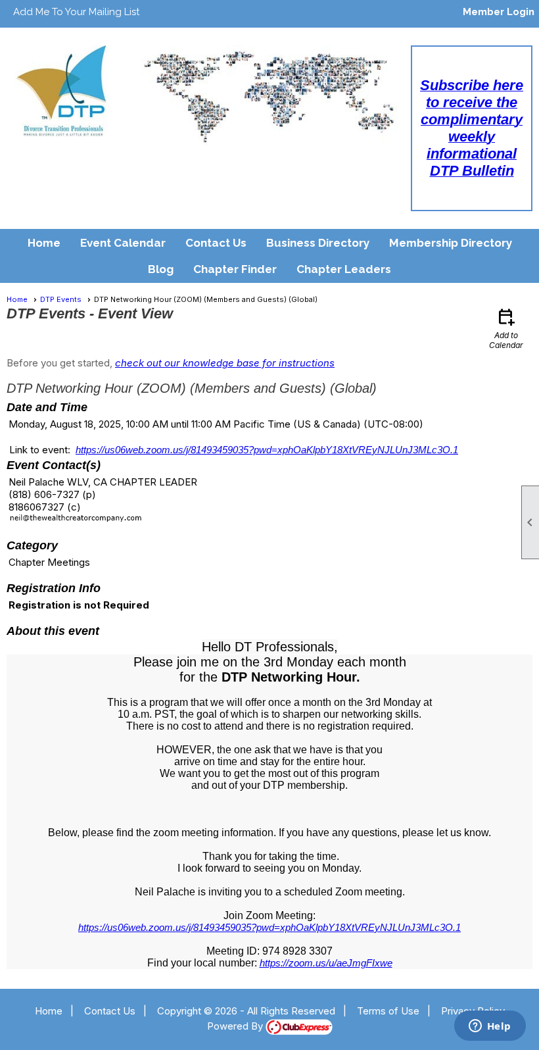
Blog (161, 269)
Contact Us (215, 242)
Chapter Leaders (343, 269)
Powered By (236, 1026)
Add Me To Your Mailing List (76, 12)
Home (44, 242)
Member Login (498, 12)
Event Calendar (123, 242)
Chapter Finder (235, 269)
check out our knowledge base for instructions (225, 363)
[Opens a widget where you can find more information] (490, 1027)
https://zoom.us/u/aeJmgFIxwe (326, 962)
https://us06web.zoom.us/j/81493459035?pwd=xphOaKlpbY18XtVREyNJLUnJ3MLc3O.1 (267, 449)
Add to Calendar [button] (506, 328)
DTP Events (61, 299)
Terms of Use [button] (388, 1011)
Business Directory (317, 242)
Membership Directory (450, 242)
